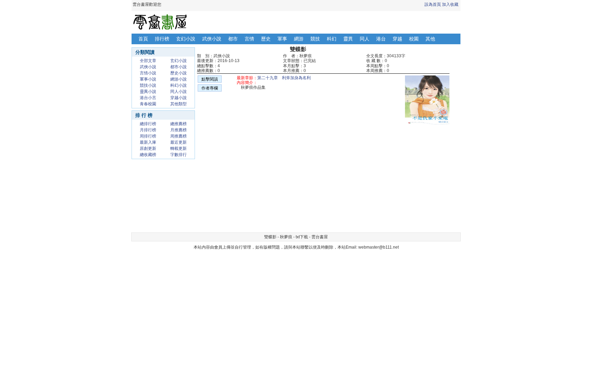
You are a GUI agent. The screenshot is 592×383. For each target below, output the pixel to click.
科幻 (331, 38)
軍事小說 (148, 79)
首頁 (143, 38)
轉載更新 (178, 148)
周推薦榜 (178, 136)
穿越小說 (178, 97)
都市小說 (178, 66)
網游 (299, 38)
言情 (249, 38)
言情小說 (148, 73)
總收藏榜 (148, 154)
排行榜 (162, 38)
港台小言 (148, 97)
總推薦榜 (178, 123)
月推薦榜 (178, 130)
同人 (364, 38)
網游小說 (178, 79)
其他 (430, 38)
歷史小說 (178, 73)
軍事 (282, 38)
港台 (381, 38)
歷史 (266, 38)
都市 (233, 38)
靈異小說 (148, 91)
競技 (315, 38)
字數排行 (178, 154)
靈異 (348, 38)
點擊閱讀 (209, 79)
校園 (414, 38)
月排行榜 (148, 130)
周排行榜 (148, 136)
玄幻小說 (185, 38)
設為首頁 (432, 4)
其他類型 (178, 103)
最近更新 (178, 142)
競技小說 (148, 85)
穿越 (397, 38)
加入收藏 (450, 4)
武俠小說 (211, 38)
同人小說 (178, 91)
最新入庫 (148, 142)
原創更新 (148, 148)
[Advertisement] (265, 182)
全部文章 (148, 60)
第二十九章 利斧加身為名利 (284, 77)
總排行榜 (148, 123)
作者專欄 (209, 88)
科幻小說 (178, 85)
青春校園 (148, 103)
